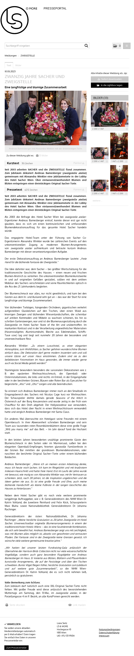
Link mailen (79, 604)
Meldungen (11, 55)
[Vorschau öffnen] (46, 118)
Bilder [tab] (18, 65)
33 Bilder (43, 155)
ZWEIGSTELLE (28, 55)
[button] (116, 46)
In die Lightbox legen (111, 85)
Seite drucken (17, 604)
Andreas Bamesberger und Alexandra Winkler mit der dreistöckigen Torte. (46, 148)
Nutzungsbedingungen (109, 629)
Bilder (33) (100, 98)
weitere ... (97, 200)
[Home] (21, 19)
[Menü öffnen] (127, 46)
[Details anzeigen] (127, 129)
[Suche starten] (86, 47)
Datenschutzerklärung (109, 632)
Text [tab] (9, 65)
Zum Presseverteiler (16, 647)
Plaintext (77, 163)
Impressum (104, 635)
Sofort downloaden (111, 79)
